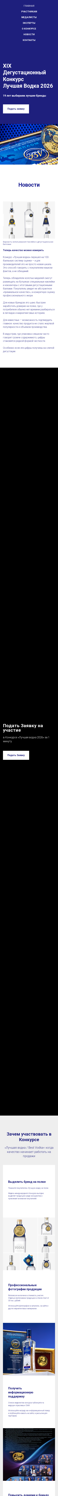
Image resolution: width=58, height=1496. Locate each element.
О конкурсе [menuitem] (29, 28)
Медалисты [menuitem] (29, 17)
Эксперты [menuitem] (29, 23)
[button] (16, 108)
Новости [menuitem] (29, 34)
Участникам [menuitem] (29, 11)
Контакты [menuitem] (29, 40)
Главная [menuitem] (29, 6)
